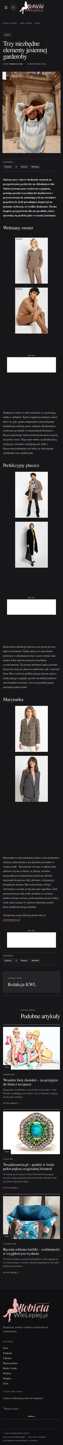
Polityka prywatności (14, 1437)
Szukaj (31, 1416)
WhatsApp (35, 167)
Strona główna (10, 23)
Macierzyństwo (10, 1363)
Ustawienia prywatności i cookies (20, 1440)
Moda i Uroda (26, 23)
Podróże (7, 1373)
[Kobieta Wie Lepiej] (31, 7)
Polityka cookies (37, 1437)
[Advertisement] (31, 364)
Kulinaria (7, 1353)
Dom (5, 1348)
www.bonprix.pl (11, 919)
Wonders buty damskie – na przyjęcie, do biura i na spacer (31, 1081)
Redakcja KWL (16, 64)
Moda (37, 23)
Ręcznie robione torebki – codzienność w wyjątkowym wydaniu (31, 1251)
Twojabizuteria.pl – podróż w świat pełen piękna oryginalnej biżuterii (28, 1166)
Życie (5, 1383)
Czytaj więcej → (11, 1103)
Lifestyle (7, 1358)
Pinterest (24, 167)
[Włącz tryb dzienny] (13, 7)
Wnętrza (7, 1378)
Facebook (8, 167)
